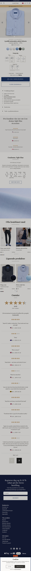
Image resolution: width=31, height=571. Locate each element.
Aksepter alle (19, 566)
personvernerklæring (17, 569)
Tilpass (9, 566)
